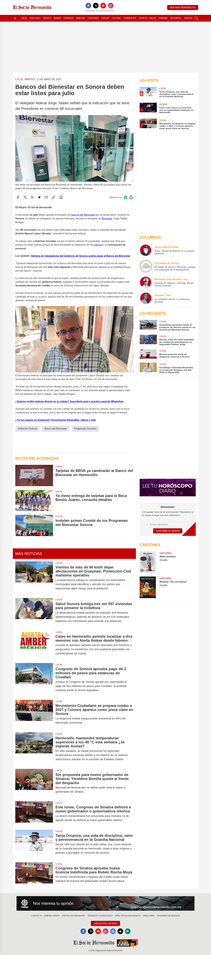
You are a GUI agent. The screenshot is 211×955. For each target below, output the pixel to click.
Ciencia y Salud (147, 18)
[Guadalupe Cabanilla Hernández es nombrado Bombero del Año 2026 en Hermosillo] (148, 368)
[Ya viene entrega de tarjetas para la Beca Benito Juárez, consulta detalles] (34, 500)
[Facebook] (88, 5)
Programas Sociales (85, 428)
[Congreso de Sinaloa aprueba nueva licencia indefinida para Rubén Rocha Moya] (34, 874)
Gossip (105, 18)
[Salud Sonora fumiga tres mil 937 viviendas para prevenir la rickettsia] (34, 612)
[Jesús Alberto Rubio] (146, 250)
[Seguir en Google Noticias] (131, 197)
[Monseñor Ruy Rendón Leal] (146, 282)
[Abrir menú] (15, 18)
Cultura (116, 18)
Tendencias (129, 18)
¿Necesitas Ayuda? (105, 923)
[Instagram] (110, 5)
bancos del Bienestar (83, 214)
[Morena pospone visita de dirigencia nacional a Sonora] (148, 354)
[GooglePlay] (128, 931)
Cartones (93, 18)
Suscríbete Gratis (168, 531)
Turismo (163, 18)
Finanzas (68, 18)
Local (24, 18)
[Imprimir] (61, 197)
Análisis (80, 18)
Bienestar (107, 218)
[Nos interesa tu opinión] (105, 903)
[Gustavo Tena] (146, 298)
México (47, 18)
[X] (96, 5)
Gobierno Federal (27, 428)
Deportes (175, 18)
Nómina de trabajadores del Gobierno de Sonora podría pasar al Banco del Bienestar (80, 256)
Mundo (57, 18)
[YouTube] (103, 5)
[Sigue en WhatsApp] (125, 197)
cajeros (98, 244)
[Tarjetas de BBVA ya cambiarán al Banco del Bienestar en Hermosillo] (34, 475)
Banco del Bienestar (55, 428)
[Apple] (120, 931)
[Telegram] (39, 197)
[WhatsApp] (32, 197)
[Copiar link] (53, 197)
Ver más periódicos (183, 7)
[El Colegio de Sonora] (146, 266)
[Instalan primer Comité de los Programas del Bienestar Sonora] (34, 525)
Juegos (188, 18)
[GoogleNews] (113, 931)
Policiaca (35, 18)
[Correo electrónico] (46, 197)
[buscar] (196, 18)
